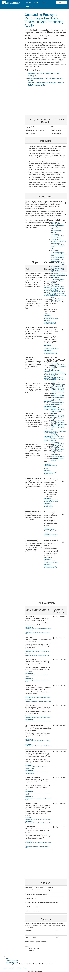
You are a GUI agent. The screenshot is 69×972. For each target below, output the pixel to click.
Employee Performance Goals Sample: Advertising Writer (58, 295)
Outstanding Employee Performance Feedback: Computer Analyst (57, 397)
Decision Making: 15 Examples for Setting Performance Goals (37, 680)
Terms (25, 968)
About (5, 968)
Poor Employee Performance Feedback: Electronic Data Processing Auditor (58, 365)
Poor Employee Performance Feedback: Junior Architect (57, 268)
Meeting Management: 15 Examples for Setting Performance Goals (38, 798)
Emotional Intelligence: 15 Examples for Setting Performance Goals (38, 746)
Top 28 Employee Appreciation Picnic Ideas (58, 291)
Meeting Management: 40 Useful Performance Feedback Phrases (37, 793)
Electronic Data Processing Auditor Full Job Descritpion (43, 74)
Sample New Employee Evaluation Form (57, 300)
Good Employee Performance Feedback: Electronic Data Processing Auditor (58, 372)
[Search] (65, 2)
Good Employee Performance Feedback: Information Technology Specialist (57, 457)
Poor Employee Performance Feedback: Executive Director (57, 236)
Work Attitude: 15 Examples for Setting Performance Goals (38, 720)
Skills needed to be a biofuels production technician (57, 230)
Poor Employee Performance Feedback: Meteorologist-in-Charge (58, 286)
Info (44, 2)
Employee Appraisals (12, 960)
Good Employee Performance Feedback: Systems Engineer (57, 225)
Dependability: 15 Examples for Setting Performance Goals (38, 700)
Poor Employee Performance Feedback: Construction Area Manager (58, 252)
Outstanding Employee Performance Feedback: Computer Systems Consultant (57, 403)
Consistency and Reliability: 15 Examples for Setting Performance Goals (36, 772)
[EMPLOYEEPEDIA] (12, 2)
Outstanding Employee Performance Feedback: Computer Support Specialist (57, 410)
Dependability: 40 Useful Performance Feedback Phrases (37, 696)
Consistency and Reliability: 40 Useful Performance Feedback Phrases (36, 767)
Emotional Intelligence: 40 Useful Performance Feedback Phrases (37, 741)
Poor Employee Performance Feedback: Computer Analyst (57, 444)
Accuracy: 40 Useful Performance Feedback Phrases (37, 650)
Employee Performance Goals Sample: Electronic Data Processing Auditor (58, 384)
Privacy (19, 968)
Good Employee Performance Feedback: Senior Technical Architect (58, 263)
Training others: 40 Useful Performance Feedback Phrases (51, 529)
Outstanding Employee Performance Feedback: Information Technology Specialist (57, 390)
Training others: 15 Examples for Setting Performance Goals (51, 534)
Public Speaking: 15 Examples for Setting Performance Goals (37, 632)
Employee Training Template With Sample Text (58, 240)
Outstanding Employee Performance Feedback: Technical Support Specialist (59, 422)
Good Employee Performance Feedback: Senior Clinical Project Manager (57, 280)
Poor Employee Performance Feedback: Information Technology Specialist (57, 437)
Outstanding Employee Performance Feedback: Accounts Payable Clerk (57, 257)
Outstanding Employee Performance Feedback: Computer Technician (57, 417)
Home (29, 2)
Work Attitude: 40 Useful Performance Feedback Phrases (37, 716)
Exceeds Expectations (12, 962)
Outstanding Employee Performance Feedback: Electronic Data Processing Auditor (44, 19)
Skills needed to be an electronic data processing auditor (58, 379)
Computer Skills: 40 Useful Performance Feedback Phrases (51, 561)
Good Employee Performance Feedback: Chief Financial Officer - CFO (57, 245)
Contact (12, 968)
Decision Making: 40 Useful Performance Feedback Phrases (36, 675)
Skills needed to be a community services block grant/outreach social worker (59, 273)
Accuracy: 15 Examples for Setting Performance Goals (37, 654)
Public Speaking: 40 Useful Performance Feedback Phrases (38, 627)
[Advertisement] (46, 584)
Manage (30, 7)
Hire (37, 2)
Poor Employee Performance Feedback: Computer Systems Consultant (57, 450)
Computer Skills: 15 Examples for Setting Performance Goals (50, 566)
